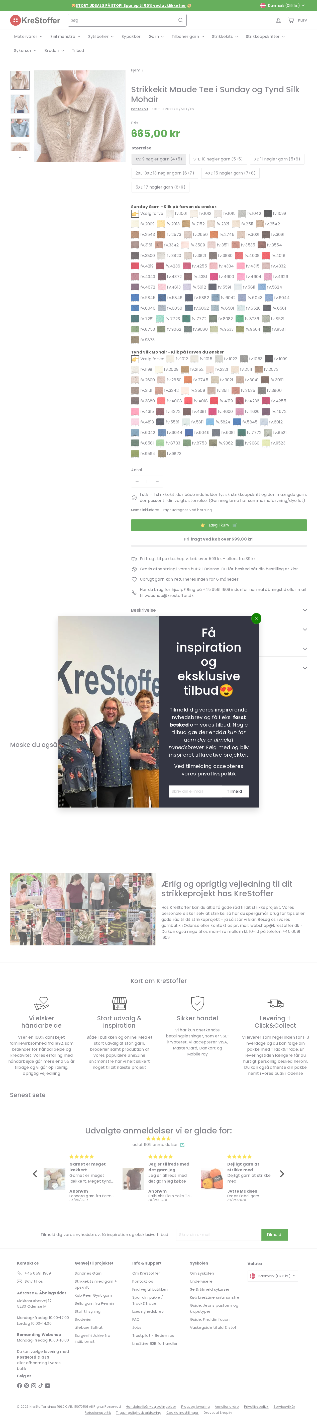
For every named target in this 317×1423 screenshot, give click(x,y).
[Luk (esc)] (256, 618)
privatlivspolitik (216, 773)
